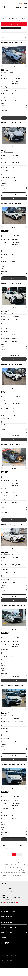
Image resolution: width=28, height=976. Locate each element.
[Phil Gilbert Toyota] (3, 7)
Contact (5, 943)
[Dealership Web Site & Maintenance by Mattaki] (4, 965)
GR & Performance (9, 927)
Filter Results (15, 24)
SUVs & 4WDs (6, 917)
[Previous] (2, 66)
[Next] (26, 66)
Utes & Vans (6, 922)
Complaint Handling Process (7, 962)
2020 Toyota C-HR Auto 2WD (11, 42)
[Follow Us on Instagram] (7, 950)
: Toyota (5, 27)
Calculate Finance (14, 114)
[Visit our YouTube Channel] (5, 950)
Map (2, 891)
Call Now (3, 105)
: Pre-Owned (15, 27)
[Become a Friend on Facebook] (2, 950)
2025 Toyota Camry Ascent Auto (13, 605)
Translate (24, 3)
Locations (7, 12)
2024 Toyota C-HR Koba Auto (12, 444)
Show (21, 35)
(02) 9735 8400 (9, 888)
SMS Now (3, 108)
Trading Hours (11, 891)
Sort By (3, 35)
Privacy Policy (9, 960)
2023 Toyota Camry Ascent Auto (13, 525)
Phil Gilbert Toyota (21, 7)
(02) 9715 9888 (9, 900)
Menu (26, 12)
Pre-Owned (6, 932)
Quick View (3, 103)
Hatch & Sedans (8, 911)
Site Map (3, 960)
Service (4, 938)
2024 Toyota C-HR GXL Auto (11, 123)
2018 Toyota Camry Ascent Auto (12, 685)
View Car (14, 118)
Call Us (3, 12)
